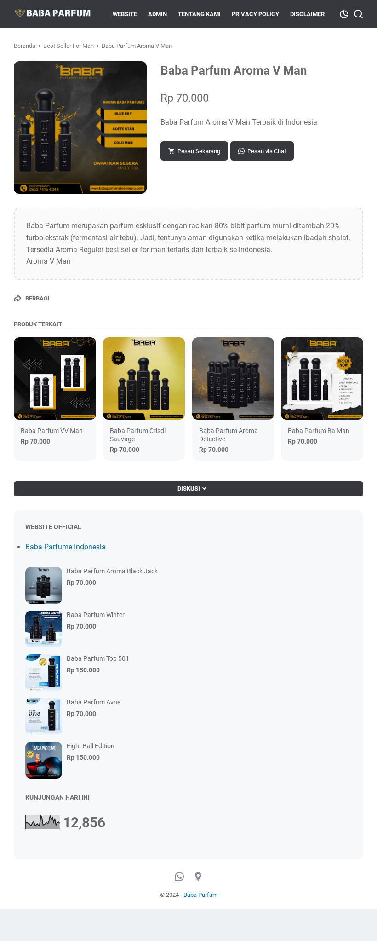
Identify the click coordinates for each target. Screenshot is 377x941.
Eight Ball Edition (90, 746)
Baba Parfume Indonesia (65, 547)
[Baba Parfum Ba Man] (322, 378)
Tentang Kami (199, 14)
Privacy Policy (255, 14)
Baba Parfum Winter (96, 614)
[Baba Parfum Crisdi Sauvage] (144, 378)
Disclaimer (307, 14)
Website (125, 14)
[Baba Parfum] (52, 13)
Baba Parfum (200, 894)
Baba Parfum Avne (93, 702)
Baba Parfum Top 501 (98, 658)
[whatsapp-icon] (179, 877)
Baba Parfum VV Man (52, 430)
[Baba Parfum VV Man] (55, 378)
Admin (157, 14)
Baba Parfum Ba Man (318, 430)
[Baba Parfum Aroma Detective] (233, 378)
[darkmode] (343, 13)
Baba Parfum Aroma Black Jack (112, 571)
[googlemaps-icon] (198, 877)
